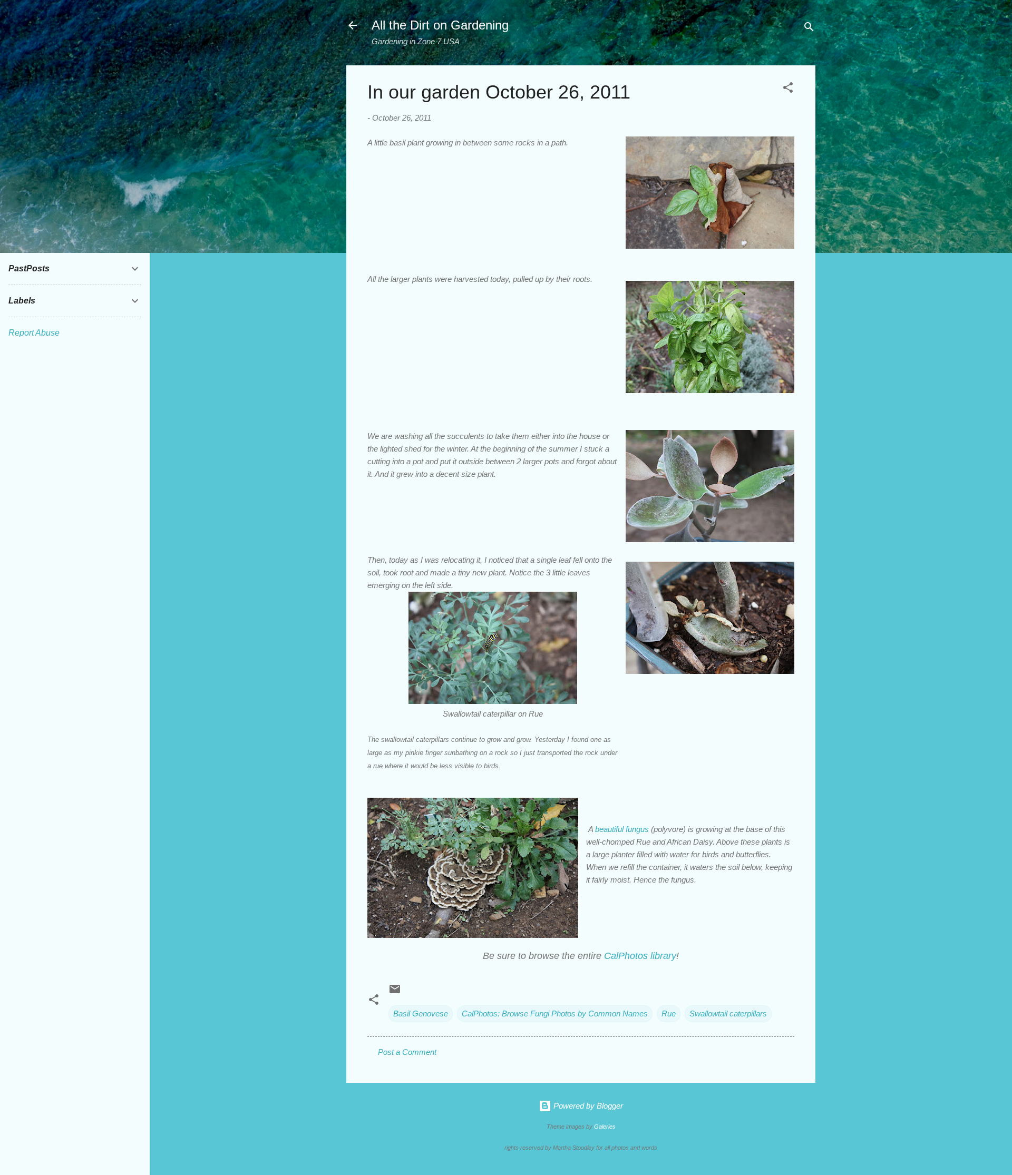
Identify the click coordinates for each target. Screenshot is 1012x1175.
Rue (668, 1013)
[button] (788, 89)
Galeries (605, 1126)
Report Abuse (34, 332)
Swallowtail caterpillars (728, 1013)
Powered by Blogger (587, 1105)
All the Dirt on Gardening (440, 25)
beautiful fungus (622, 829)
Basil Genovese (420, 1013)
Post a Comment (407, 1051)
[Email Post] (394, 992)
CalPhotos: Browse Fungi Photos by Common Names (555, 1013)
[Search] (809, 29)
